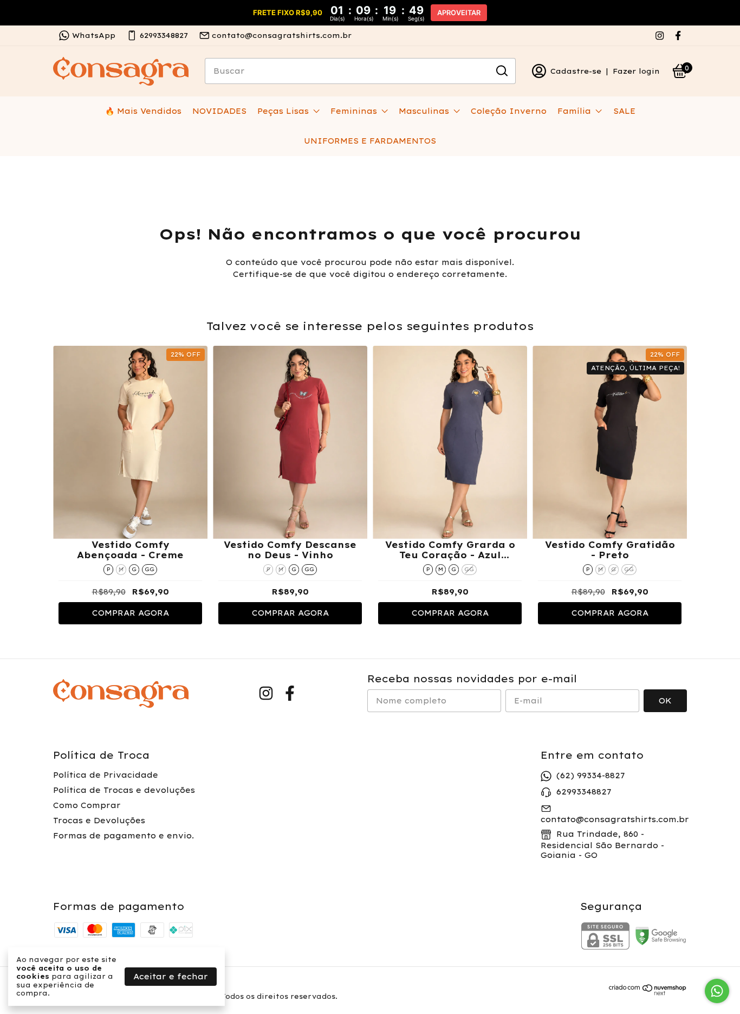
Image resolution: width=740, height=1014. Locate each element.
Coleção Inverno (509, 111)
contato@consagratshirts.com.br (282, 35)
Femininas (353, 111)
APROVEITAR (459, 13)
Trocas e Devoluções (99, 820)
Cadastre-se (575, 71)
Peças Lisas (283, 111)
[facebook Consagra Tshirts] (678, 35)
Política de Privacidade (105, 775)
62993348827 (164, 35)
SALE (624, 111)
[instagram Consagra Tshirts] (659, 35)
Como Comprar (87, 805)
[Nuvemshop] (648, 993)
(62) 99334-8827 (590, 775)
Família (574, 111)
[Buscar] (501, 70)
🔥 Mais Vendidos (143, 111)
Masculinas (424, 111)
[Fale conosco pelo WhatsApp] (717, 991)
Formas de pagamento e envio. (123, 836)
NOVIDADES (219, 111)
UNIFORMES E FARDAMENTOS (370, 141)
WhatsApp (93, 35)
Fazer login (636, 71)
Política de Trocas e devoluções (124, 790)
